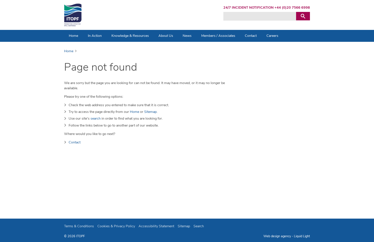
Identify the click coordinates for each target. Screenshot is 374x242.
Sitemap (150, 111)
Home (134, 111)
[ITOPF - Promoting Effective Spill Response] (73, 14)
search (95, 118)
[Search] (303, 16)
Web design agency (277, 236)
